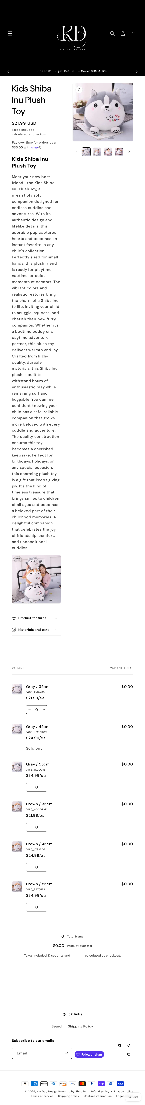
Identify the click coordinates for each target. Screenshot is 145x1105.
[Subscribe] (67, 1053)
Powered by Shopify (72, 1091)
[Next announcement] (137, 72)
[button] (10, 33)
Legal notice (124, 1096)
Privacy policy (123, 1091)
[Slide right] (129, 152)
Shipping (43, 130)
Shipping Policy (80, 1026)
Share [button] (20, 644)
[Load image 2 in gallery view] (97, 152)
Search (57, 1026)
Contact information (98, 1096)
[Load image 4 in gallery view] (119, 152)
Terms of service (42, 1096)
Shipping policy (68, 1096)
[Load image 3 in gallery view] (108, 152)
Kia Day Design (47, 1091)
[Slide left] (76, 152)
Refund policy (99, 1091)
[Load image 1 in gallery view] (86, 152)
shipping (77, 955)
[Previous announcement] (8, 72)
